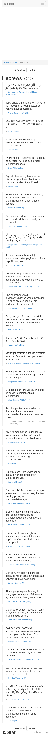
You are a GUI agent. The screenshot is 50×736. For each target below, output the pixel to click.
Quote (14, 62)
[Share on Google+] (9, 733)
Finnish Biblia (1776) (15, 265)
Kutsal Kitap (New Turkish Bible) (20, 619)
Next (31, 70)
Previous (21, 70)
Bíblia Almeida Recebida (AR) (19, 525)
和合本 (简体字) (13, 131)
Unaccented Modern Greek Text (20, 641)
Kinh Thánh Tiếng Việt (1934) (19, 699)
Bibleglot (9, 3)
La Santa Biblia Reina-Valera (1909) (21, 564)
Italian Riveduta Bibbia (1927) (19, 400)
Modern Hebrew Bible (16, 345)
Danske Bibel (13, 186)
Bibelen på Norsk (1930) (17, 482)
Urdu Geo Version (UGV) (17, 678)
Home (6, 62)
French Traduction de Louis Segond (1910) (24, 286)
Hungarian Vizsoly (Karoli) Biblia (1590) (23, 381)
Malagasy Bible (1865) (16, 442)
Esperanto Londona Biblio (17, 226)
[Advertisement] (25, 35)
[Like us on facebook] (4, 733)
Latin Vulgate (13, 721)
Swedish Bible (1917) (16, 583)
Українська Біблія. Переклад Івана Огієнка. (24, 659)
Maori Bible (12, 463)
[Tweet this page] (14, 733)
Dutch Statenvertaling (16, 208)
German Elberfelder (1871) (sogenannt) (23, 308)
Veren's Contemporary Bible (18, 113)
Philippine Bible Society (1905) (19, 601)
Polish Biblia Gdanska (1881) (19, 503)
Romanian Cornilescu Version (19, 546)
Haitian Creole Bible (15, 329)
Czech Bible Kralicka (15, 168)
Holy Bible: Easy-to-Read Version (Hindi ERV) (25, 363)
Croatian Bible (13, 149)
